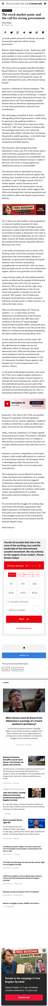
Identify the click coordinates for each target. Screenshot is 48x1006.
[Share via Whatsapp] (18, 32)
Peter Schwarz (7, 23)
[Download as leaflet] (36, 32)
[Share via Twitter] (11, 32)
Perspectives (17, 669)
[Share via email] (30, 32)
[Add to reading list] (43, 32)
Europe (5, 669)
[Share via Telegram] (24, 32)
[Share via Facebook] (5, 32)
